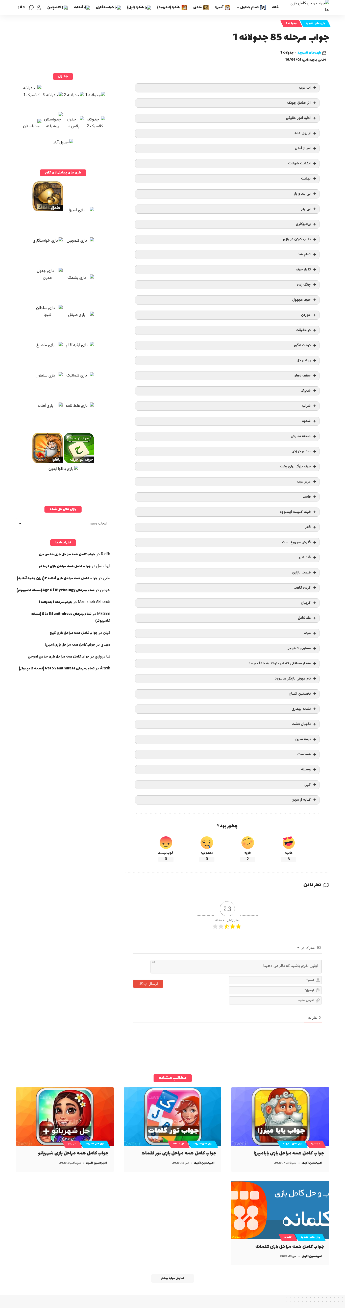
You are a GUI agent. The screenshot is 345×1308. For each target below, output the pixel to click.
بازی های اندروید (315, 23)
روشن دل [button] (304, 360)
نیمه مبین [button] (303, 739)
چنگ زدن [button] (304, 285)
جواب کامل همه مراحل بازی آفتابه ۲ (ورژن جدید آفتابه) (57, 578)
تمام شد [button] (304, 254)
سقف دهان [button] (302, 376)
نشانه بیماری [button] (301, 709)
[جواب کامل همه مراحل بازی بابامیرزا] (280, 1116)
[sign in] (38, 7)
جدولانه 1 (291, 23)
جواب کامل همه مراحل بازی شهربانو (73, 1153)
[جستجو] (31, 7)
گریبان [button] (306, 603)
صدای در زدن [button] (301, 451)
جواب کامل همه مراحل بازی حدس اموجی (58, 656)
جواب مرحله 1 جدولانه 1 (55, 602)
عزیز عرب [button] (304, 482)
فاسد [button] (307, 497)
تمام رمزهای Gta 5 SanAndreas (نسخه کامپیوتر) (56, 668)
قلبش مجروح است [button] (296, 542)
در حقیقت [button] (303, 330)
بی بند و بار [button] (302, 194)
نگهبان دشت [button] (301, 724)
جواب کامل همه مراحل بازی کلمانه (289, 1246)
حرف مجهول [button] (301, 300)
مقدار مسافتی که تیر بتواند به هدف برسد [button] (280, 663)
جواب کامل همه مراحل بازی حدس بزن (67, 554)
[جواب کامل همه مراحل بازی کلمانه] (280, 1210)
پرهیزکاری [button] (303, 224)
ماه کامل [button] (304, 618)
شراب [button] (306, 406)
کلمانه (288, 1237)
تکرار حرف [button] (303, 269)
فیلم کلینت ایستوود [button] (295, 512)
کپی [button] (307, 785)
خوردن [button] (306, 315)
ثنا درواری (102, 656)
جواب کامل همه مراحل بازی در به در (65, 566)
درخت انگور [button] (302, 345)
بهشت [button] (306, 179)
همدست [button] (304, 754)
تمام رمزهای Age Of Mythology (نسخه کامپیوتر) (55, 590)
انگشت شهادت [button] (299, 163)
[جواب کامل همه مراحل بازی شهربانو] (65, 1116)
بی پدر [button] (306, 209)
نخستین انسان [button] (300, 694)
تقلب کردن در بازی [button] (297, 239)
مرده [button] (307, 633)
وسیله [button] (306, 769)
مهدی (105, 645)
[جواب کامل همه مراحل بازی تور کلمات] (172, 1116)
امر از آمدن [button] (303, 148)
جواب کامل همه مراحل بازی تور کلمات (178, 1153)
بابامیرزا (315, 1144)
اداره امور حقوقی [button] (298, 118)
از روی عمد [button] (302, 133)
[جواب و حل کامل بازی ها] (308, 7)
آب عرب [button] (305, 88)
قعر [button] (308, 527)
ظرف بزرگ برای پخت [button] (295, 466)
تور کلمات (178, 1144)
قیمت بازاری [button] (301, 572)
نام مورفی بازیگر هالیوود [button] (293, 679)
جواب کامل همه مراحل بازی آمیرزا (70, 645)
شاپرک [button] (306, 391)
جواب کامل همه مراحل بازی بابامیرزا (289, 1153)
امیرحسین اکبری (312, 1163)
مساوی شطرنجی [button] (298, 648)
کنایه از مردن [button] (301, 800)
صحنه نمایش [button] (301, 436)
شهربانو (71, 1144)
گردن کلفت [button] (302, 588)
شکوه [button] (306, 421)
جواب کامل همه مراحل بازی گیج (73, 633)
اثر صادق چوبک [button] (299, 103)
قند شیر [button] (305, 557)
